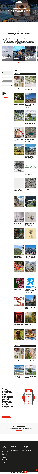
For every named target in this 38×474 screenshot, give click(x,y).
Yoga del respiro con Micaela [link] (19, 139)
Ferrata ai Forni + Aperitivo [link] (19, 207)
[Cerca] (12, 85)
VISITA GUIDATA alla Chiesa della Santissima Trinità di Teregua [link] (30, 308)
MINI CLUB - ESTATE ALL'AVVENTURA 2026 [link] (18, 273)
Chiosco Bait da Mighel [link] (29, 173)
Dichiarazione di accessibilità (14, 450)
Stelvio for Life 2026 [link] (29, 88)
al (2, 77)
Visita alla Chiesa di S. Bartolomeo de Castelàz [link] (18, 257)
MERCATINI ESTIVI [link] (28, 207)
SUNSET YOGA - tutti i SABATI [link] (29, 324)
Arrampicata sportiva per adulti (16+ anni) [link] (29, 360)
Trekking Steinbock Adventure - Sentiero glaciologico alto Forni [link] (29, 156)
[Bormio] (19, 2)
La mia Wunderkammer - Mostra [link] (18, 240)
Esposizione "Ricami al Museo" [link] (29, 224)
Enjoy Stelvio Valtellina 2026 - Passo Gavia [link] (30, 377)
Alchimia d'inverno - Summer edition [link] (17, 173)
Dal (2, 74)
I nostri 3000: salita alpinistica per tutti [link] (17, 377)
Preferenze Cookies (13, 447)
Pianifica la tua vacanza (6, 417)
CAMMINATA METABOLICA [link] (19, 104)
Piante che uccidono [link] (17, 289)
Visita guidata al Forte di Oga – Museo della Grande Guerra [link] (30, 257)
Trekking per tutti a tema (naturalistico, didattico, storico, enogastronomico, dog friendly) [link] (18, 190)
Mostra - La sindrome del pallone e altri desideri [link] (29, 240)
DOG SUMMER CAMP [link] (17, 340)
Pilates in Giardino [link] (17, 155)
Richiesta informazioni (25, 446)
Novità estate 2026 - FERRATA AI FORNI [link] (29, 273)
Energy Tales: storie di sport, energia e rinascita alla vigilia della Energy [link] (30, 290)
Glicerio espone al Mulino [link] (18, 223)
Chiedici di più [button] (19, 430)
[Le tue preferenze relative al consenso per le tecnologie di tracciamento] (36, 472)
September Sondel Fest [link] (29, 340)
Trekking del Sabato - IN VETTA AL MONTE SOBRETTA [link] (29, 105)
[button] (18, 62)
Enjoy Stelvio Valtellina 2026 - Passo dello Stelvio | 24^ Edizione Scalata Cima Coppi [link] (30, 123)
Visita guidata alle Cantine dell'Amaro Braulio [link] (18, 324)
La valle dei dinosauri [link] (29, 189)
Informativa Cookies (13, 446)
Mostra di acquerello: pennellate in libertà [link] (17, 88)
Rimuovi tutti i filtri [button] (6, 97)
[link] (12, 472)
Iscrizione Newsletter (25, 447)
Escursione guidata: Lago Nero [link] (30, 139)
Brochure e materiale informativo (26, 450)
